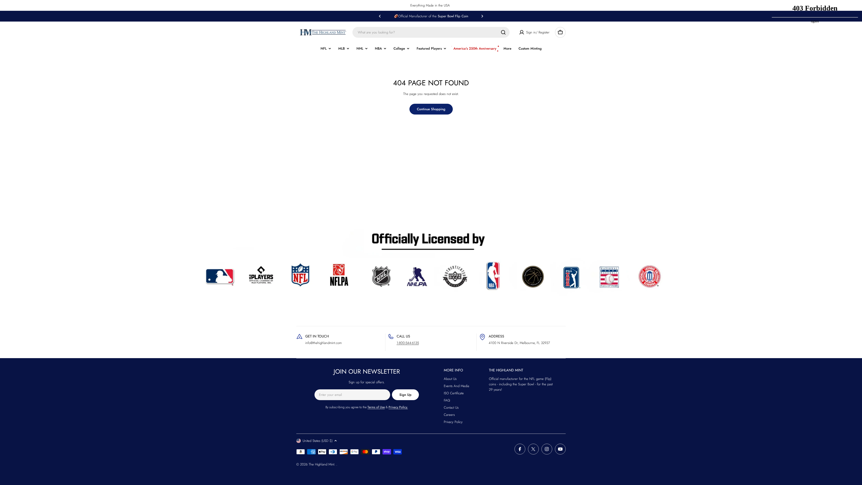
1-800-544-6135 (408, 342)
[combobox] (431, 32)
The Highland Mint (321, 464)
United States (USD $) (317, 440)
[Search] (503, 32)
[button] (380, 16)
